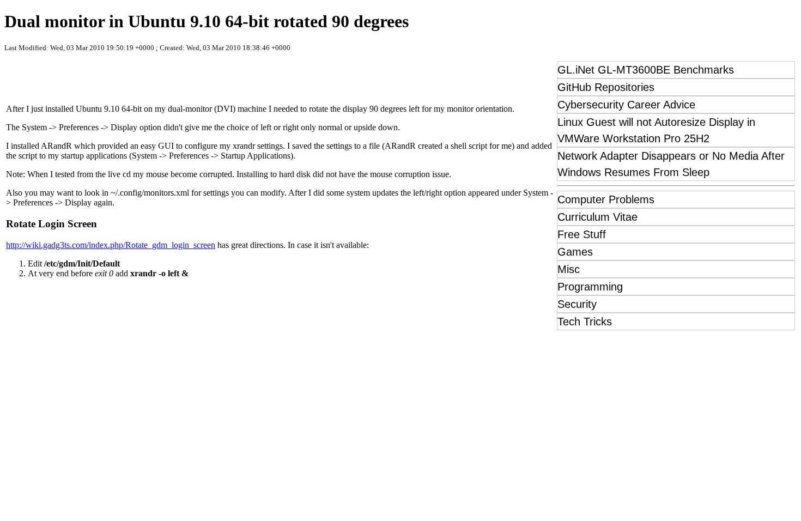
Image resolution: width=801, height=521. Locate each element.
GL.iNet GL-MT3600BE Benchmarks (645, 70)
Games (575, 252)
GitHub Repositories (605, 87)
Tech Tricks (584, 322)
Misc (568, 269)
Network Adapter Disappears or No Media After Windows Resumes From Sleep (671, 164)
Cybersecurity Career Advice (626, 105)
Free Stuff (581, 234)
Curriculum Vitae (597, 217)
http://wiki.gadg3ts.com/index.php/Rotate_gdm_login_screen (110, 245)
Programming (590, 287)
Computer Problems (605, 199)
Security (577, 304)
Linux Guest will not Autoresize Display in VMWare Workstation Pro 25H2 (656, 130)
